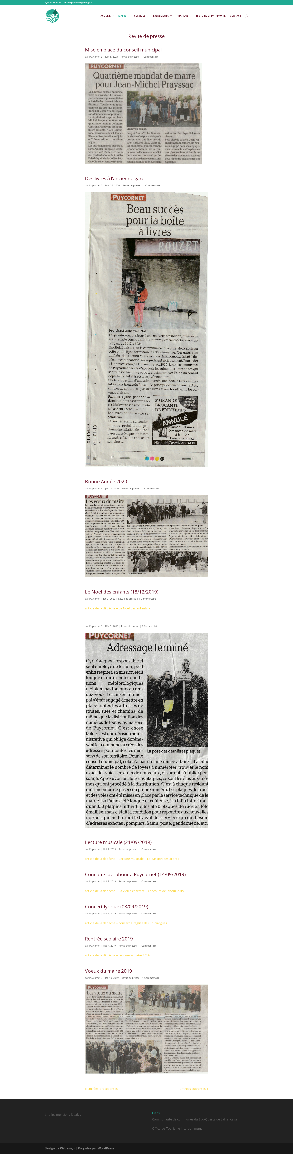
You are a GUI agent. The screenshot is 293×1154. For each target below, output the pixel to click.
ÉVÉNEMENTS (161, 16)
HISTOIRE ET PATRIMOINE (211, 16)
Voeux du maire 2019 (108, 971)
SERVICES (139, 16)
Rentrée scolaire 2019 (109, 938)
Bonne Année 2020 (106, 481)
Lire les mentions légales (63, 1115)
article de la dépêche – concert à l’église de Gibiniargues (126, 923)
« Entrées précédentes (101, 1089)
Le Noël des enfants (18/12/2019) (121, 591)
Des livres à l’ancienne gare (114, 178)
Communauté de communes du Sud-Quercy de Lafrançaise (195, 1119)
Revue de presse (130, 56)
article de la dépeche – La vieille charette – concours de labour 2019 (134, 891)
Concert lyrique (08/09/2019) (116, 906)
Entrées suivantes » (194, 1089)
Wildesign (67, 1148)
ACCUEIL (106, 16)
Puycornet (94, 598)
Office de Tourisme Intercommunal (177, 1128)
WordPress (106, 1148)
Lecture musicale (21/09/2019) (118, 842)
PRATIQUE (182, 16)
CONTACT (235, 16)
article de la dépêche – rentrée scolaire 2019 (117, 955)
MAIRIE (122, 16)
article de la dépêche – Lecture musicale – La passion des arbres (132, 859)
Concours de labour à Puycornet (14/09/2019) (135, 874)
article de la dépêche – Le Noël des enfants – (117, 608)
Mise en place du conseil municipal (123, 49)
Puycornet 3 (95, 56)
